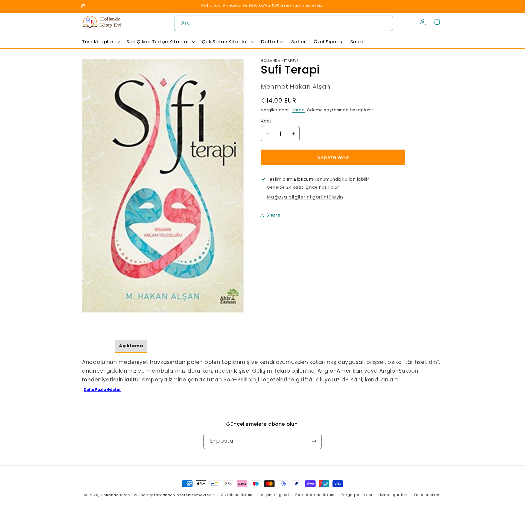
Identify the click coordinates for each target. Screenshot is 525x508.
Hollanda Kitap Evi (119, 495)
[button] (100, 41)
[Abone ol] (314, 441)
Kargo (298, 110)
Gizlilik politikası (236, 494)
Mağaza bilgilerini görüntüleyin (305, 197)
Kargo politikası (356, 494)
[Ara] (385, 23)
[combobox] (283, 23)
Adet (266, 121)
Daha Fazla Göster (102, 389)
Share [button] (273, 215)
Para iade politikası (314, 494)
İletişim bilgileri (274, 494)
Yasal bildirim (427, 494)
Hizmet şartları (393, 494)
